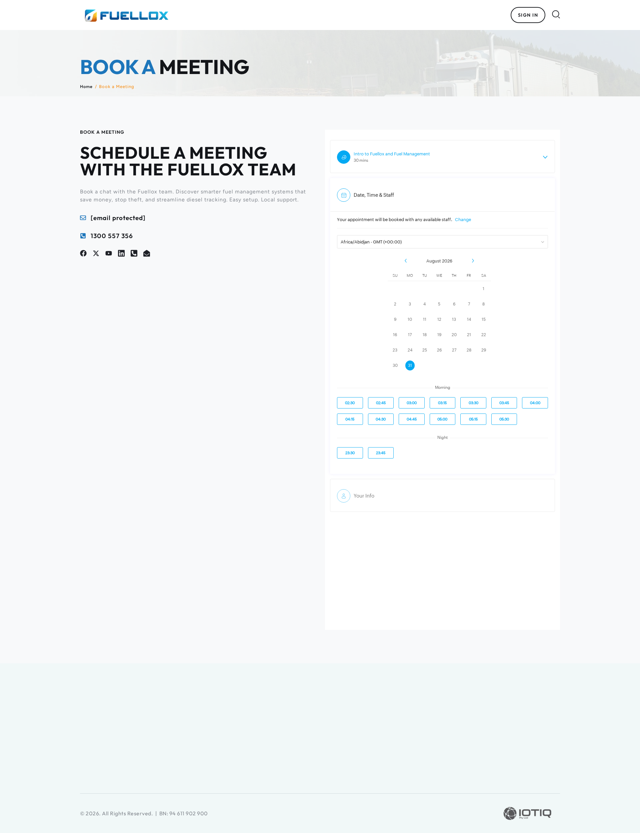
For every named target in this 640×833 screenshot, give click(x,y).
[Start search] (556, 14)
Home (86, 86)
